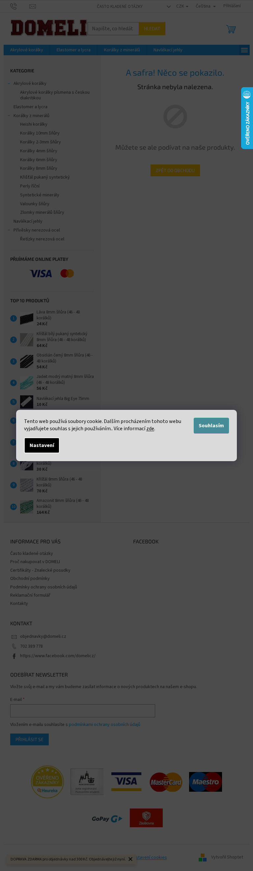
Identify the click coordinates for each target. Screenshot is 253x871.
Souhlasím (211, 425)
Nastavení (42, 445)
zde (150, 428)
